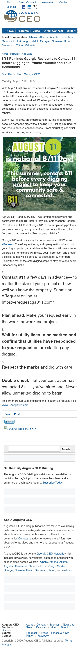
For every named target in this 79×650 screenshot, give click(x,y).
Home (5, 53)
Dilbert (71, 31)
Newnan (57, 41)
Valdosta (30, 45)
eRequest (7, 244)
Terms (69, 640)
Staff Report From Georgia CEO (21, 74)
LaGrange (23, 41)
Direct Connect (27, 2)
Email (8, 414)
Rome (67, 41)
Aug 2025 (27, 53)
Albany (33, 37)
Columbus (66, 37)
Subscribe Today (52, 482)
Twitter (30, 635)
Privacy (6, 644)
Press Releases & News (55, 633)
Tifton (19, 45)
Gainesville (8, 41)
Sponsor (11, 6)
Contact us (24, 538)
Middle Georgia (40, 41)
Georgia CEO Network (50, 553)
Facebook (43, 635)
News (10, 31)
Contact (63, 2)
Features (23, 31)
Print (17, 414)
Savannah (8, 45)
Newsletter (48, 2)
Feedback (31, 633)
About (9, 2)
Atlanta (54, 37)
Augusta (9, 566)
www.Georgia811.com (15, 405)
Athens (43, 37)
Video (36, 31)
